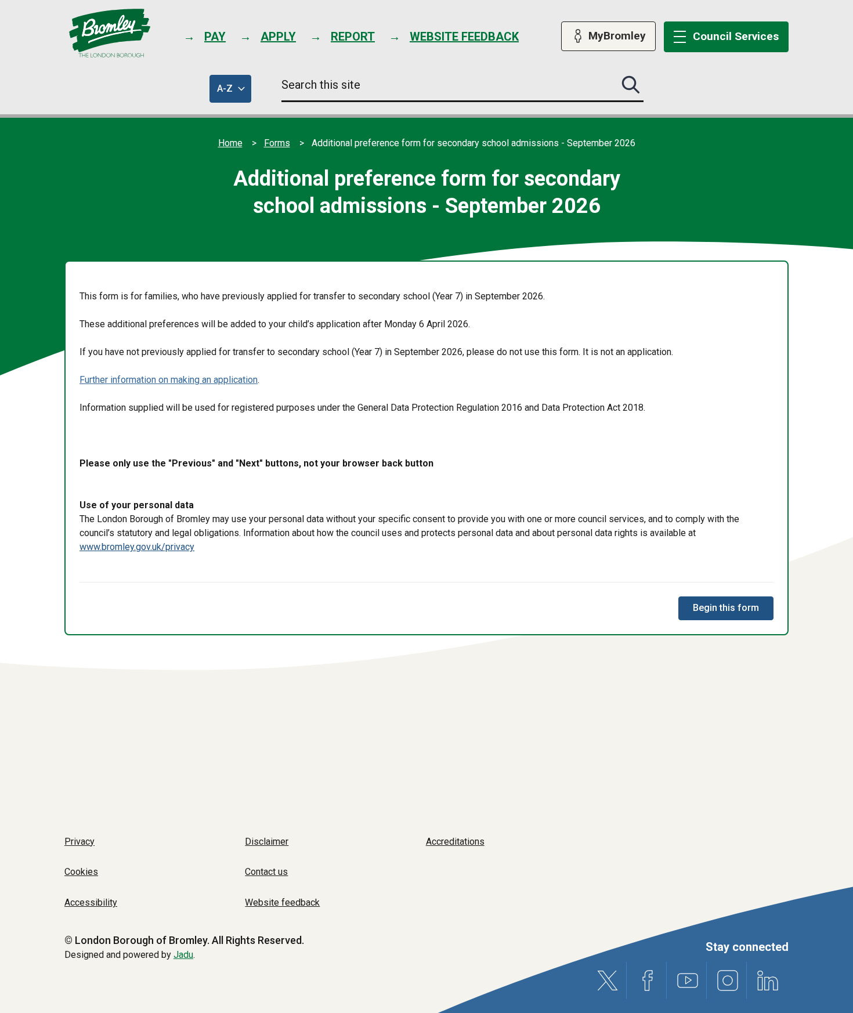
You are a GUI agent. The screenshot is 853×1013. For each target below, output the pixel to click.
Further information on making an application (168, 379)
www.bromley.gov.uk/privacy (136, 546)
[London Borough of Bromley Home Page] (110, 33)
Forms (277, 143)
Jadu (183, 954)
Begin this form (726, 607)
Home (230, 143)
